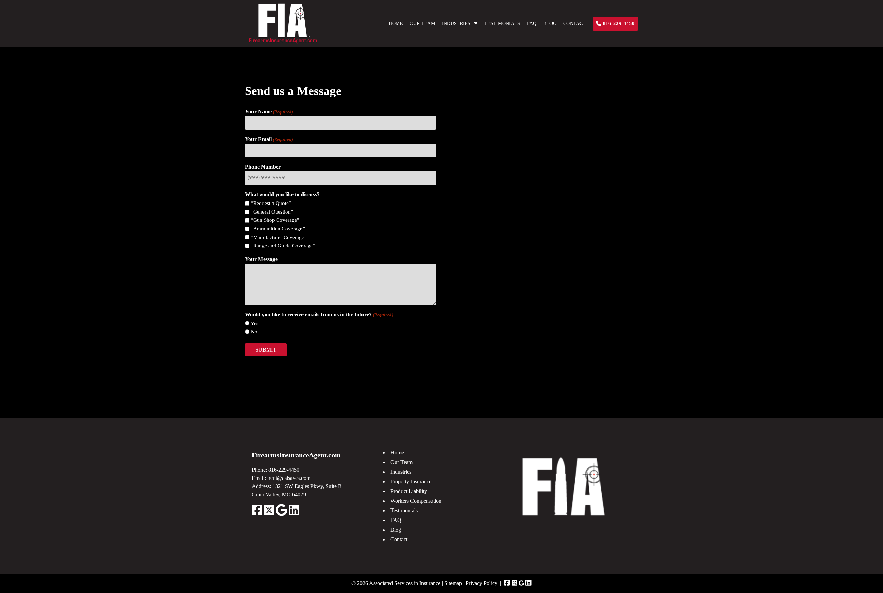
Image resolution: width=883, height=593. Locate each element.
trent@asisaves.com (288, 478)
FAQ (531, 23)
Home (396, 23)
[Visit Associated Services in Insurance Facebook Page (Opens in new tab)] (507, 583)
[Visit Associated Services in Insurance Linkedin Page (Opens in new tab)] (528, 583)
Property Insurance (410, 481)
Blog (549, 23)
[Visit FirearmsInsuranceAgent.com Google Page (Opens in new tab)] (281, 514)
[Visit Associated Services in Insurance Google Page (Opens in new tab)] (521, 583)
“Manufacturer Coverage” (279, 237)
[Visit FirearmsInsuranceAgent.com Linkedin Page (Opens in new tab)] (294, 514)
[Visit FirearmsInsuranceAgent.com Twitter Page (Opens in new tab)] (269, 514)
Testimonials (502, 23)
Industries (456, 23)
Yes (254, 323)
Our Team (422, 23)
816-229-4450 (618, 23)
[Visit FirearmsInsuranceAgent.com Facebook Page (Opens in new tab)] (257, 514)
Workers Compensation (416, 501)
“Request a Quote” (271, 203)
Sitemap (453, 583)
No (254, 331)
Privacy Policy (481, 583)
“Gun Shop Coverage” (275, 220)
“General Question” (272, 212)
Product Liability (408, 491)
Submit (265, 350)
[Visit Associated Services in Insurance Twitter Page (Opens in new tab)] (515, 583)
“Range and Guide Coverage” (283, 245)
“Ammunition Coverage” (278, 228)
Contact (574, 23)
